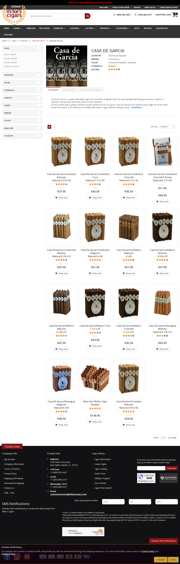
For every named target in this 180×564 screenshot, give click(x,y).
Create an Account (169, 7)
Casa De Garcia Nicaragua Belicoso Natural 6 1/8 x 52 (162, 329)
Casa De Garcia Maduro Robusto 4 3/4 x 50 (162, 253)
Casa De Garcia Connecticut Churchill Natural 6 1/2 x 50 (128, 177)
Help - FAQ (9, 492)
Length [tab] (8, 98)
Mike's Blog (150, 7)
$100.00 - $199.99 (11, 66)
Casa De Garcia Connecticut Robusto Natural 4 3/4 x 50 (61, 177)
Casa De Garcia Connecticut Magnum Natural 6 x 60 (95, 253)
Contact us (9, 488)
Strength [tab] (9, 90)
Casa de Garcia (38, 40)
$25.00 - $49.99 (10, 58)
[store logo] (14, 15)
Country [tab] (8, 136)
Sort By (154, 126)
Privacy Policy (10, 473)
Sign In (137, 7)
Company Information (14, 464)
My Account (9, 459)
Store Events (100, 483)
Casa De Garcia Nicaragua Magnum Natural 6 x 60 (61, 404)
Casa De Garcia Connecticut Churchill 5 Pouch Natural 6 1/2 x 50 (162, 177)
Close (173, 559)
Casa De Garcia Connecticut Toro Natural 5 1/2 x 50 (95, 177)
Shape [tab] (7, 105)
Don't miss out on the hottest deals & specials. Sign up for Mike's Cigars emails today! (156, 461)
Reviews (68, 90)
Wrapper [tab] (8, 75)
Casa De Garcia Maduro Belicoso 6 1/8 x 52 (61, 329)
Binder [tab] (7, 113)
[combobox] (56, 16)
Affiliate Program (102, 478)
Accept (161, 559)
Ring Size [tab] (8, 128)
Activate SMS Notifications (163, 540)
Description (53, 90)
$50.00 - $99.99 (10, 62)
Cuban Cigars (101, 464)
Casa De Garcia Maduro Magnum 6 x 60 (128, 253)
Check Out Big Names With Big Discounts (90, 2)
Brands (24, 40)
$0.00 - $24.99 (10, 54)
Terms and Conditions (157, 520)
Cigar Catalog (101, 468)
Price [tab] (6, 48)
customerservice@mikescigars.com (68, 494)
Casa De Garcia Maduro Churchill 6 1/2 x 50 (128, 329)
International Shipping (14, 483)
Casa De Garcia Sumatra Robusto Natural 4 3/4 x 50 (128, 404)
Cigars (14, 40)
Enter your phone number (86, 500)
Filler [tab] (7, 82)
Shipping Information (13, 478)
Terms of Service (12, 468)
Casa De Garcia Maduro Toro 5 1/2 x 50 (95, 327)
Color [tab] (7, 120)
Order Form (100, 473)
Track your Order (120, 7)
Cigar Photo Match (103, 488)
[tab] (53, 89)
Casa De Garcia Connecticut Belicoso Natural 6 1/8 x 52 (61, 253)
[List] (54, 127)
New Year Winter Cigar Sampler (95, 403)
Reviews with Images (90, 90)
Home (5, 40)
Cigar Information (103, 459)
